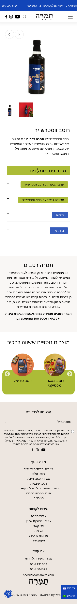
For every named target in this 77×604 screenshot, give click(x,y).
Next (70, 374)
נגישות (39, 530)
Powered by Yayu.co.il (53, 595)
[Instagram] (11, 16)
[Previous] (9, 34)
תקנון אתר (38, 540)
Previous (7, 374)
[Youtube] (17, 16)
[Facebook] (6, 16)
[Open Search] (24, 16)
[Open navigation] (68, 17)
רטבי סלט (38, 474)
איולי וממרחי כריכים (38, 493)
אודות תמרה (38, 516)
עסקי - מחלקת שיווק (38, 521)
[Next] (19, 34)
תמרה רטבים (28, 595)
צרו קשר (38, 526)
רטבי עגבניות (38, 483)
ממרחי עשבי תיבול (38, 478)
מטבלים (39, 498)
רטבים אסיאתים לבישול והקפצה (39, 488)
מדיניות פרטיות (20, 444)
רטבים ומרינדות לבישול (38, 469)
